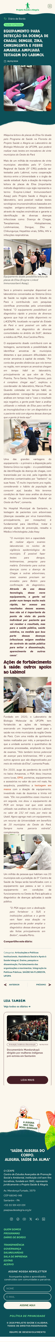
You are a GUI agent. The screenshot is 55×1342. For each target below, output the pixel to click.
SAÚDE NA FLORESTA (34, 972)
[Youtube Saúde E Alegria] (24, 1219)
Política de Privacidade (27, 1316)
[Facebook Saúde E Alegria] (18, 1219)
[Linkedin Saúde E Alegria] (43, 1219)
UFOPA (7, 976)
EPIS (20, 777)
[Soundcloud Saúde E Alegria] (37, 1219)
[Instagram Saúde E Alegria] (11, 1219)
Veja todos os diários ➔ (17, 1006)
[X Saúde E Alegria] (30, 1219)
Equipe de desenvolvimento (27, 1332)
